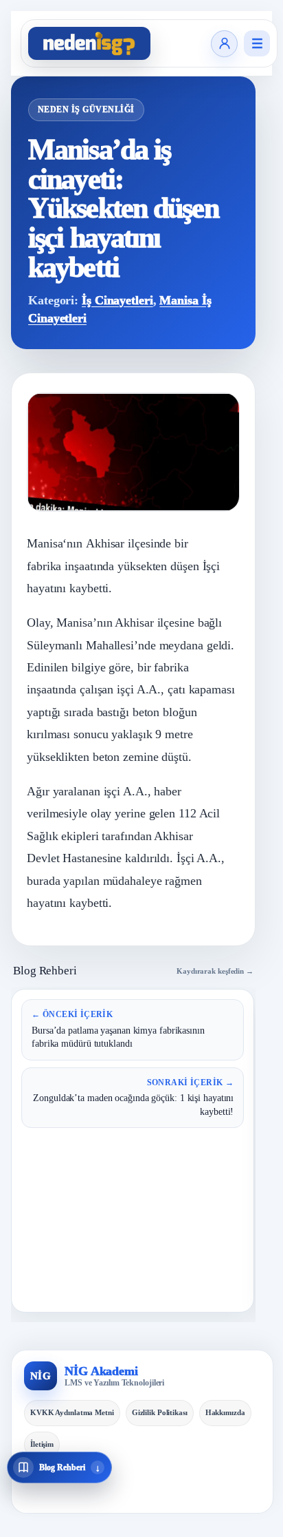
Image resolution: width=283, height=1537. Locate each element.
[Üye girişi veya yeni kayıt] (224, 43)
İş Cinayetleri (117, 300)
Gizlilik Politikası (160, 1412)
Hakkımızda (225, 1412)
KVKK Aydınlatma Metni (72, 1412)
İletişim (42, 1444)
